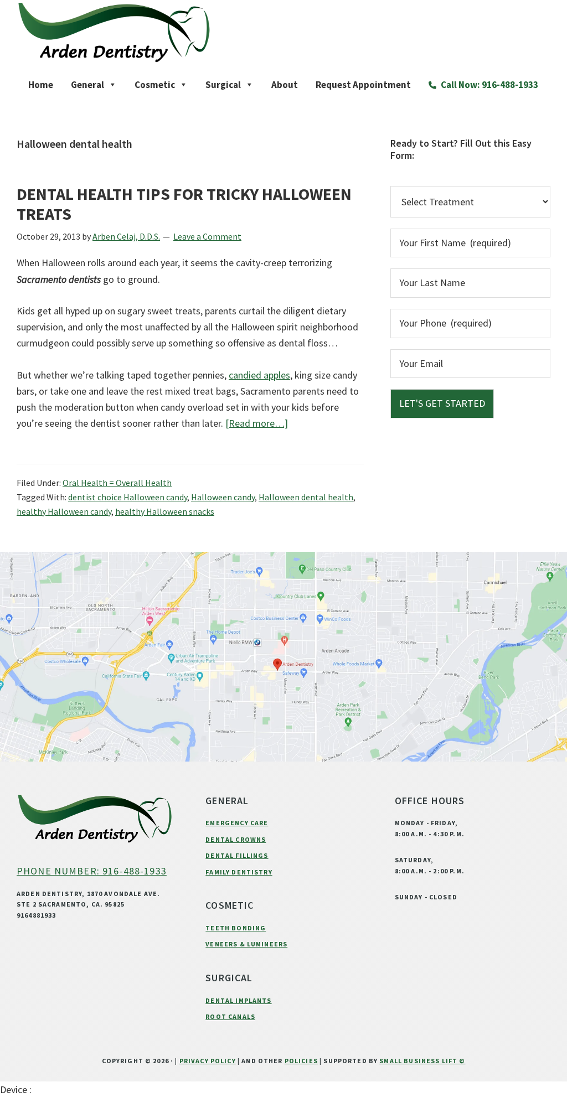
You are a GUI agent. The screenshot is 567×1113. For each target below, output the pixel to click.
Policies (301, 1061)
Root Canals (230, 1016)
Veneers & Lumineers (246, 944)
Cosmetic (155, 85)
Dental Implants (238, 1000)
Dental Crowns (235, 839)
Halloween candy (223, 497)
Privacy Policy (207, 1061)
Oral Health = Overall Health (117, 482)
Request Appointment (363, 85)
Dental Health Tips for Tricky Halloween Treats (184, 203)
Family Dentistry (238, 872)
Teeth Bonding (235, 928)
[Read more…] (256, 423)
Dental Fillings (236, 855)
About (284, 85)
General (87, 85)
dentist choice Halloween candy (127, 497)
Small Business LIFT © (422, 1061)
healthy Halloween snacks (164, 511)
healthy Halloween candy (64, 511)
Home (40, 85)
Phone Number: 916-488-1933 (92, 870)
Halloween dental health (306, 497)
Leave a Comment (207, 236)
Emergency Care (236, 823)
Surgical (223, 85)
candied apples (259, 375)
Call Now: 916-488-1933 (488, 85)
